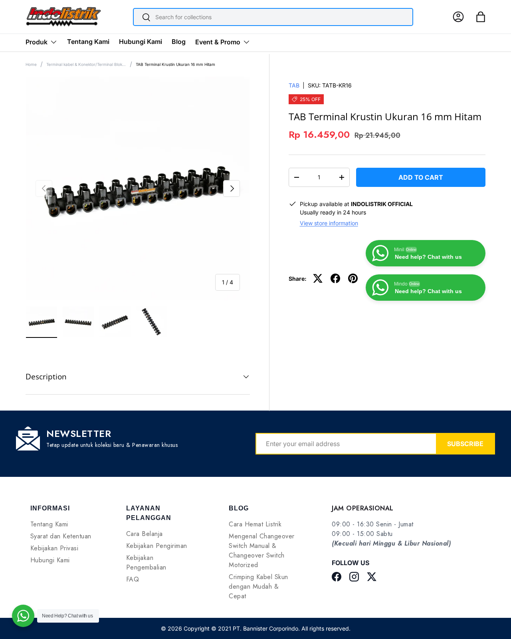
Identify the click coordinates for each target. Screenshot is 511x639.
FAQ (132, 579)
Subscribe (465, 444)
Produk (37, 42)
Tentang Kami (88, 42)
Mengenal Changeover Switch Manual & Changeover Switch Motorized (262, 551)
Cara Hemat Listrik (255, 524)
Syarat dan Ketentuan (60, 536)
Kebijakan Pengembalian (146, 562)
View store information (329, 223)
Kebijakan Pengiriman (156, 545)
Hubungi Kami (140, 42)
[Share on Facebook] (335, 278)
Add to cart (420, 177)
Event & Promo (217, 42)
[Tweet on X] (318, 278)
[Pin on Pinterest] (353, 278)
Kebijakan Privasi (54, 548)
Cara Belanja (144, 533)
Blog (179, 42)
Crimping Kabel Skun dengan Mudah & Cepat (258, 586)
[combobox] (273, 17)
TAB (294, 85)
